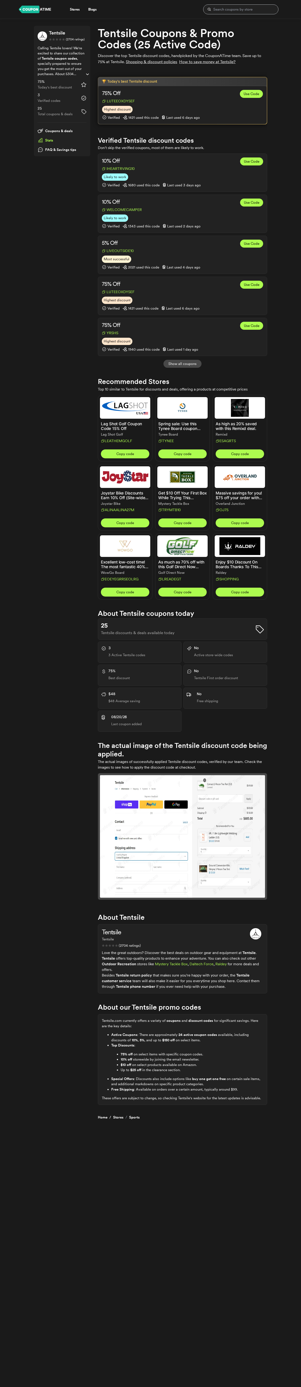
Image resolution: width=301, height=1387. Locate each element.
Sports (134, 1117)
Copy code (125, 454)
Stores (118, 1117)
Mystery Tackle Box (171, 964)
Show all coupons (182, 364)
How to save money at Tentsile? (207, 61)
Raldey (221, 964)
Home (102, 1117)
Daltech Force (202, 964)
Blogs (92, 9)
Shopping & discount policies (151, 61)
